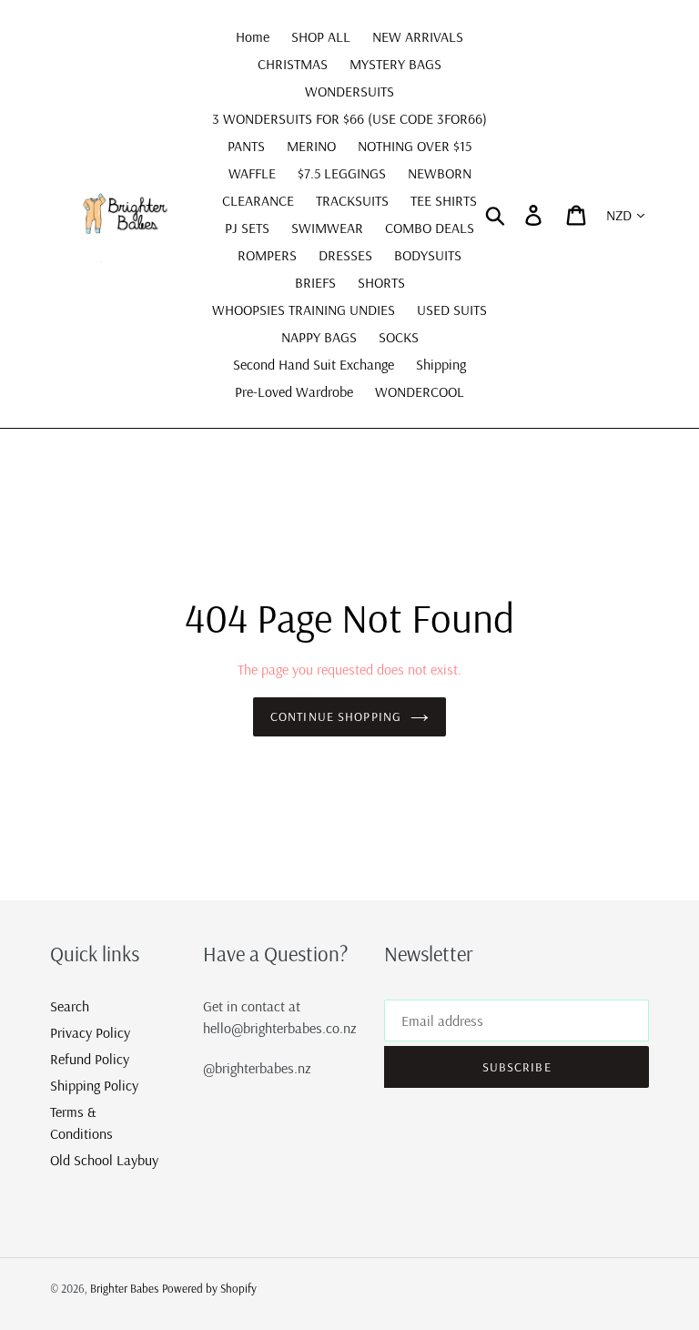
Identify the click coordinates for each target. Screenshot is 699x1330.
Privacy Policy (90, 1032)
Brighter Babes (124, 1288)
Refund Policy (89, 1059)
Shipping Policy (94, 1085)
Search (69, 1006)
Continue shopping (335, 716)
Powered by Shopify (209, 1288)
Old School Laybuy (104, 1160)
